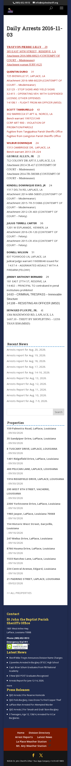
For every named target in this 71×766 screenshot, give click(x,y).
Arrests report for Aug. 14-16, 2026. (28, 372)
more (9, 685)
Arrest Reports (24, 737)
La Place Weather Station (31, 741)
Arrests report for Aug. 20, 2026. (26, 349)
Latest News (44, 737)
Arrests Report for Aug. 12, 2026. (27, 384)
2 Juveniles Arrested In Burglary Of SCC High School (34, 662)
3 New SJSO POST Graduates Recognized (28, 675)
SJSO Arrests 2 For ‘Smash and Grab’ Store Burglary (33, 709)
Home (20, 732)
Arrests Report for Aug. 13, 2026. (27, 378)
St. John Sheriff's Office (22, 761)
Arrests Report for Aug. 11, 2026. (27, 389)
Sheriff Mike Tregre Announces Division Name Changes (35, 657)
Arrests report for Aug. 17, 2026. (26, 366)
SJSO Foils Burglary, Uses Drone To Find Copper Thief (35, 700)
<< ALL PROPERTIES (19, 593)
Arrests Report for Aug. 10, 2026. (27, 395)
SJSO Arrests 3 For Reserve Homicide (27, 695)
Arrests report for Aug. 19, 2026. (26, 355)
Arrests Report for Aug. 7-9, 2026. (27, 401)
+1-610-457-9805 (57, 761)
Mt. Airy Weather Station (31, 745)
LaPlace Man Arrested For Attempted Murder (31, 704)
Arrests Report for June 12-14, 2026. (26, 680)
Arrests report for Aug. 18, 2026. (26, 361)
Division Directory (39, 732)
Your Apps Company (42, 761)
